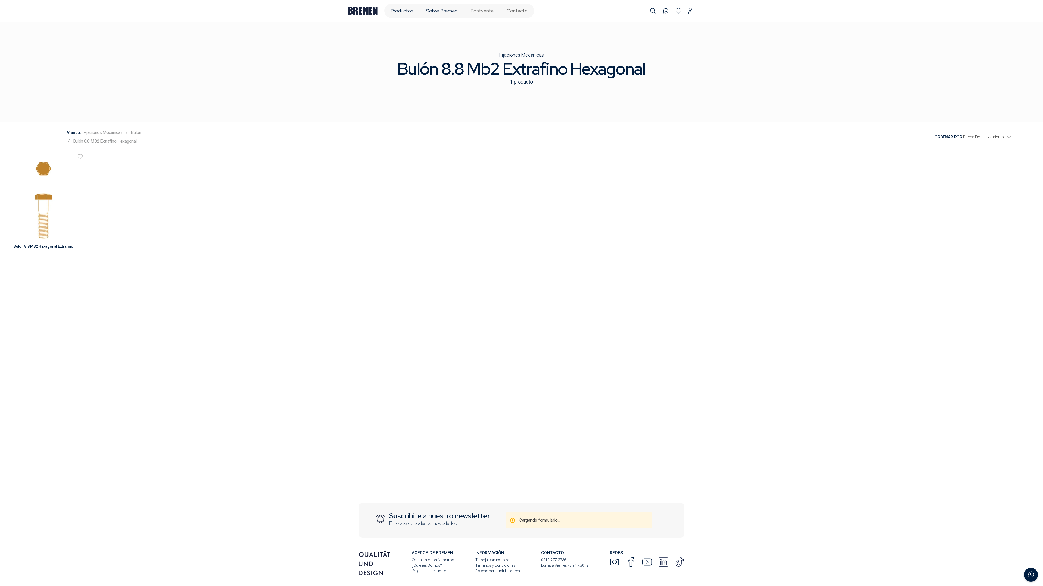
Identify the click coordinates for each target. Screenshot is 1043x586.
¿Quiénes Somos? (427, 565)
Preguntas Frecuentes (430, 571)
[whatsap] (665, 11)
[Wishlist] (678, 11)
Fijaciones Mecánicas (521, 55)
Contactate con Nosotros (433, 560)
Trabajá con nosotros (493, 560)
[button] (653, 11)
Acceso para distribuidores (497, 571)
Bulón (136, 132)
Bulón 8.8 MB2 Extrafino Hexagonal (105, 141)
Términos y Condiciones (495, 565)
